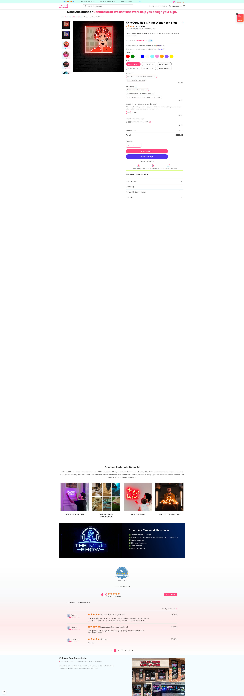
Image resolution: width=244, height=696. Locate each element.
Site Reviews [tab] (71, 603)
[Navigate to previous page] (111, 650)
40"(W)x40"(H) (164, 68)
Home (62, 16)
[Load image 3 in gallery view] (66, 45)
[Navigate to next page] (132, 650)
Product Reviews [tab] (84, 603)
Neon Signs (68, 16)
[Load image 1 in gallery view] (66, 25)
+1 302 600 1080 (179, 1)
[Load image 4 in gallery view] (66, 55)
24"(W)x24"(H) (148, 64)
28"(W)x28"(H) (164, 64)
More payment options (147, 161)
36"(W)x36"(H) (148, 68)
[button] (184, 6)
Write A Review (170, 594)
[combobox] (108, 6)
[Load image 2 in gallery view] (66, 35)
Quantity (129, 141)
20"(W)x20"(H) (133, 64)
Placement (131, 87)
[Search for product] (85, 6)
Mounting (130, 73)
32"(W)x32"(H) (133, 68)
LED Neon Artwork (78, 16)
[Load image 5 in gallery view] (66, 65)
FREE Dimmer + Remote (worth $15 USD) (141, 104)
